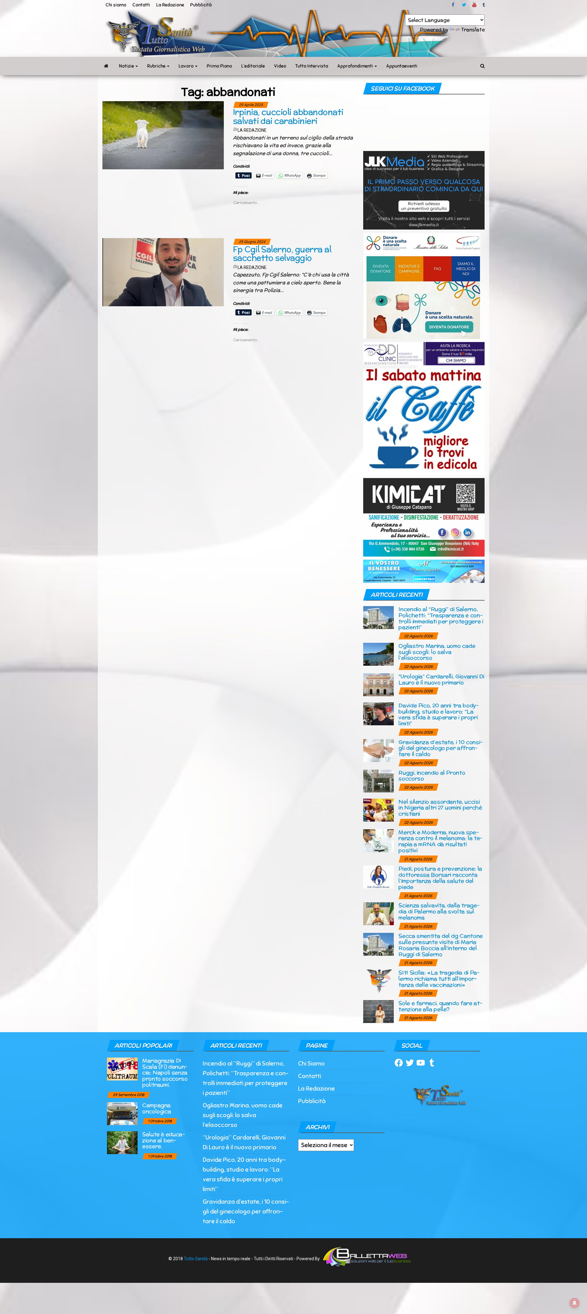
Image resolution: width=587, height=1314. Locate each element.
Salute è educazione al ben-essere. (163, 1140)
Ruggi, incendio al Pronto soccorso (431, 775)
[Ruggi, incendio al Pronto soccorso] (378, 780)
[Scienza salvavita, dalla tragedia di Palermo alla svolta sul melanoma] (378, 913)
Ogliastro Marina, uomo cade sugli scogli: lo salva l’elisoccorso (436, 652)
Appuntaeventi (401, 66)
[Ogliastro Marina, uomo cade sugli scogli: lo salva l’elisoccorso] (378, 653)
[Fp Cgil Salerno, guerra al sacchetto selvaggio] (163, 271)
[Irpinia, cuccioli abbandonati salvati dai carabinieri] (163, 134)
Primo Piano (219, 66)
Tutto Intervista (311, 66)
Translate (473, 29)
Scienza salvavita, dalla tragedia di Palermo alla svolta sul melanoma (438, 911)
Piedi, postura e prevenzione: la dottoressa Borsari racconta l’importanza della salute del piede (440, 877)
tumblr (484, 5)
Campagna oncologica (156, 1108)
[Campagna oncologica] (122, 1113)
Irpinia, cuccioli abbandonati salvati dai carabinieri (288, 116)
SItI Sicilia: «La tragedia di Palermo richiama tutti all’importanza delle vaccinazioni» (438, 978)
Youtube (474, 5)
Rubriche (156, 66)
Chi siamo (115, 5)
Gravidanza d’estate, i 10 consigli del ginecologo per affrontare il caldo (440, 748)
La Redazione (170, 5)
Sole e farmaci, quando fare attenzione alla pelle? (440, 1006)
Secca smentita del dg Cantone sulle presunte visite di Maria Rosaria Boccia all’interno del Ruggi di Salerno (440, 945)
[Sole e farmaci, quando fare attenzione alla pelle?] (378, 1010)
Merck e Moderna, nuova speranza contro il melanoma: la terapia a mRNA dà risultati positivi (440, 841)
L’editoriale (253, 66)
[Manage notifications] (574, 1303)
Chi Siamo (311, 1063)
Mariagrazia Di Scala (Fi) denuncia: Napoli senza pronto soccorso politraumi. (165, 1072)
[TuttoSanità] (106, 66)
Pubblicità (201, 5)
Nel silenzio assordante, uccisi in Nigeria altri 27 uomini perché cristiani (440, 808)
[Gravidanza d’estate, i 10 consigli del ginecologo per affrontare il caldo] (378, 749)
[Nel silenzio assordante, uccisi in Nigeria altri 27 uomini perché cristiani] (378, 809)
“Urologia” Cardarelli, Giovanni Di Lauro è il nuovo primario (441, 679)
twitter (464, 5)
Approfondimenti (355, 66)
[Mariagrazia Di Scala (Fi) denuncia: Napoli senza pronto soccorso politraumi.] (122, 1068)
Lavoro (186, 66)
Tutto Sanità (196, 1258)
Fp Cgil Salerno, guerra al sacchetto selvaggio (282, 254)
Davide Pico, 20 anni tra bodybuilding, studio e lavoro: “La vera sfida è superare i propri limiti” (438, 714)
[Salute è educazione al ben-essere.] (122, 1142)
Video (280, 66)
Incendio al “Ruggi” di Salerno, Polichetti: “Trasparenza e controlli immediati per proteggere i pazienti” (440, 618)
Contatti (141, 5)
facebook (454, 5)
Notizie (127, 66)
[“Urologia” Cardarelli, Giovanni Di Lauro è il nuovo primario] (378, 684)
